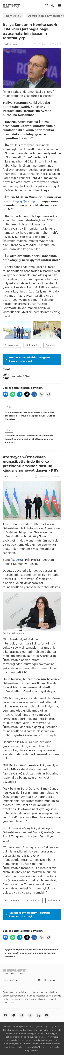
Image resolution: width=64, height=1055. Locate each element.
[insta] (13, 1015)
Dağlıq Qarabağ (24, 201)
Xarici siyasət (10, 44)
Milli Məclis (32, 345)
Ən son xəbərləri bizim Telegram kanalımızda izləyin (29, 359)
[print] (41, 394)
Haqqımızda (10, 980)
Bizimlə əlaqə (46, 980)
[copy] (48, 394)
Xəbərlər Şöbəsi (21, 376)
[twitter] (27, 394)
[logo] (11, 5)
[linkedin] (34, 394)
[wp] (12, 394)
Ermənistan (12, 345)
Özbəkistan (33, 900)
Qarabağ (51, 345)
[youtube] (46, 1015)
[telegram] (20, 394)
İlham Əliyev (13, 15)
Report (16, 559)
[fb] (5, 394)
